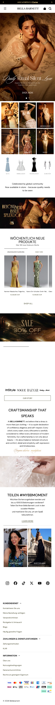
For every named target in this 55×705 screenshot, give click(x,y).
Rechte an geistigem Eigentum (15, 675)
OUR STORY (27, 398)
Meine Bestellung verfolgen (14, 613)
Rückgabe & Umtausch (12, 622)
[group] (15, 275)
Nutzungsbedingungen (12, 665)
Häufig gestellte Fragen (12, 632)
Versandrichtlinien (10, 618)
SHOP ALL (28, 303)
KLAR (5, 648)
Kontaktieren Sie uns (11, 608)
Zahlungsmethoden (11, 644)
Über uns (6, 660)
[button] (5, 8)
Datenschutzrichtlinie (12, 670)
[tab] (26, 98)
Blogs (5, 627)
